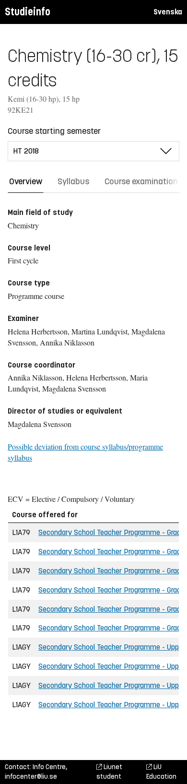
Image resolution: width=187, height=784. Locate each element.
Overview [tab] (25, 181)
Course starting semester (54, 131)
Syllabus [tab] (73, 181)
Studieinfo (27, 11)
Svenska (167, 11)
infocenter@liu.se (31, 776)
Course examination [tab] (141, 181)
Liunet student (109, 772)
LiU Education (161, 772)
